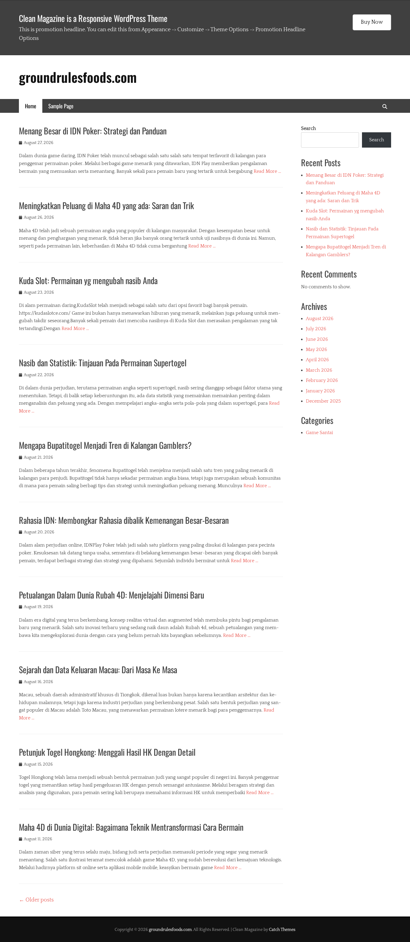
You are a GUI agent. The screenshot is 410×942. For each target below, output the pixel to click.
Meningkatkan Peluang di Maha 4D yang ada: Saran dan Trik (106, 205)
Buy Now (372, 22)
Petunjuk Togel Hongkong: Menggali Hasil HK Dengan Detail (107, 752)
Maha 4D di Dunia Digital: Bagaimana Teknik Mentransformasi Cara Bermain (131, 827)
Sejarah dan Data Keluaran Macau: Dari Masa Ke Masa (98, 669)
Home (30, 106)
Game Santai (319, 432)
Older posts (36, 900)
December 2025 (323, 401)
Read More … (267, 171)
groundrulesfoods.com (78, 77)
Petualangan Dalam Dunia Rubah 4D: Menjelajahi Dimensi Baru (111, 595)
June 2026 (317, 339)
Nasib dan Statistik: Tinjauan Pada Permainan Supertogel (102, 362)
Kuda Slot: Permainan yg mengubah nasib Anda (88, 280)
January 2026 (320, 391)
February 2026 (322, 380)
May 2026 (316, 349)
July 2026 (316, 329)
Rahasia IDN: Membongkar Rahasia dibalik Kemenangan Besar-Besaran (124, 520)
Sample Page (61, 106)
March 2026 (319, 370)
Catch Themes (282, 929)
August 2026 (319, 318)
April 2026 (317, 359)
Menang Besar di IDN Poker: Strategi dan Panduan (93, 130)
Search (308, 128)
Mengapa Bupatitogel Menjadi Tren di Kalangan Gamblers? (105, 445)
